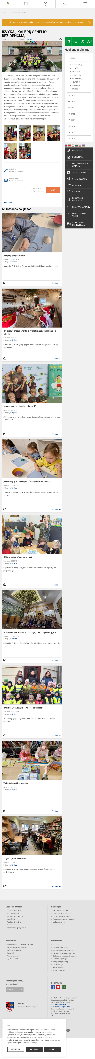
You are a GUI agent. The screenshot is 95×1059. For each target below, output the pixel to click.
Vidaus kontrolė (79, 173)
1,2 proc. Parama (13, 959)
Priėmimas (77, 151)
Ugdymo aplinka (13, 913)
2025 (73, 95)
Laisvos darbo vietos (79, 214)
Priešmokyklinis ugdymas (62, 913)
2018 (73, 138)
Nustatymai (15, 1049)
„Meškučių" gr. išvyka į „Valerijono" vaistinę (23, 708)
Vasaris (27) (76, 85)
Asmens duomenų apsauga (63, 950)
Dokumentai (77, 157)
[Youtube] (58, 987)
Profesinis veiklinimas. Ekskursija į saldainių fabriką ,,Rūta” (30, 632)
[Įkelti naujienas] (26, 4)
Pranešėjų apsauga (60, 959)
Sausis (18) (76, 89)
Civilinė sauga (58, 964)
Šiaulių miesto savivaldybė (27, 1007)
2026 (73, 58)
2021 (73, 120)
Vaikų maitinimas (59, 922)
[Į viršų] (68, 1030)
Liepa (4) (75, 68)
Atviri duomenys (59, 970)
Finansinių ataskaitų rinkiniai (17, 947)
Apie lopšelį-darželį (14, 910)
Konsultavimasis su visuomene (64, 953)
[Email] (64, 987)
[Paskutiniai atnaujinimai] (45, 4)
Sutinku (52, 1049)
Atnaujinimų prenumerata (78, 223)
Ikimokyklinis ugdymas (61, 910)
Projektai (76, 185)
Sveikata (76, 192)
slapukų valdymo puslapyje (26, 1043)
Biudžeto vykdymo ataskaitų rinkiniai (20, 944)
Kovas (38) (76, 82)
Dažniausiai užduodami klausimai (65, 956)
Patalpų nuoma (58, 925)
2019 (73, 132)
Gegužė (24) (76, 75)
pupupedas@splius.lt (62, 1007)
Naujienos (14, 13)
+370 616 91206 (60, 1004)
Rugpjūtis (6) (77, 65)
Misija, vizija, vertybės (15, 916)
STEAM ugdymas (79, 179)
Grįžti (10, 203)
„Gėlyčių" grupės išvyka (14, 255)
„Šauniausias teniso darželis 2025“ (19, 406)
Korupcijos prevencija (77, 199)
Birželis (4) (76, 72)
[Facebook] (53, 987)
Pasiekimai (11, 919)
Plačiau (55, 283)
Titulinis (5, 13)
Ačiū (53, 190)
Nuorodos (56, 944)
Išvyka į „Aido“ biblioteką (14, 858)
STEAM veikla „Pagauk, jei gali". (18, 557)
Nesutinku (34, 1049)
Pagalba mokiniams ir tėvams (63, 919)
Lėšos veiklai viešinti (14, 950)
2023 (73, 108)
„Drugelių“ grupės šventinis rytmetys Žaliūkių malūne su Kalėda (29, 332)
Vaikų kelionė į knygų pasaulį (16, 783)
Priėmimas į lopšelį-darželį (16, 928)
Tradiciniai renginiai (14, 922)
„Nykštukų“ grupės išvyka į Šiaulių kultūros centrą (26, 482)
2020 (73, 126)
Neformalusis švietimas (61, 916)
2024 (73, 102)
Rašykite (10, 989)
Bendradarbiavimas (14, 925)
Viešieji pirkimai (13, 956)
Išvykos (24, 13)
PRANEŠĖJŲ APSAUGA (81, 207)
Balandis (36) (77, 79)
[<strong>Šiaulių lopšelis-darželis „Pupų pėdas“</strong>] (7, 3)
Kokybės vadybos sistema (80, 165)
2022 (73, 114)
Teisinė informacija (59, 967)
